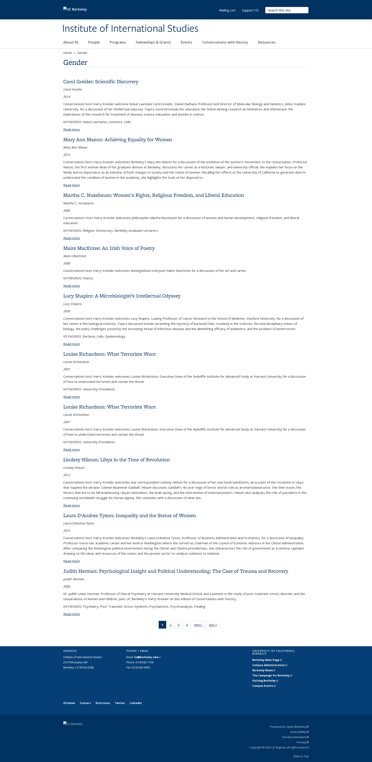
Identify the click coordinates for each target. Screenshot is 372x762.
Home (67, 53)
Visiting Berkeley (265, 680)
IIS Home (69, 703)
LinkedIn (136, 703)
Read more (71, 129)
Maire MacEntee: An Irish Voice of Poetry (109, 248)
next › (200, 626)
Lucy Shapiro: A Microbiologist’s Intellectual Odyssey (122, 295)
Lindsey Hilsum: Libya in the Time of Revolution (116, 459)
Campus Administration (269, 665)
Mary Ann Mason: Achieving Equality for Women (117, 139)
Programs (118, 42)
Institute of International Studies (130, 28)
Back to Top (301, 756)
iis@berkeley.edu (147, 657)
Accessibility (299, 732)
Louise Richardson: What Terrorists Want (109, 353)
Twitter (120, 703)
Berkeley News (263, 670)
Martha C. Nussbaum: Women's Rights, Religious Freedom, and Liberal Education (153, 195)
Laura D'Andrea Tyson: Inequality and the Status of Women (129, 515)
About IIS (71, 42)
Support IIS (250, 10)
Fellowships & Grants (154, 42)
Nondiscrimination (295, 737)
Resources (267, 42)
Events (187, 42)
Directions (103, 703)
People (94, 42)
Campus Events (264, 686)
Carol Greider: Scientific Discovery (100, 81)
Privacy (303, 742)
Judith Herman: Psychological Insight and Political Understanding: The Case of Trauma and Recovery (175, 571)
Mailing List (227, 10)
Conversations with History (225, 42)
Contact (85, 703)
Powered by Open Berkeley (289, 727)
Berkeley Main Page (267, 660)
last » (214, 626)
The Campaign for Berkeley (272, 675)
